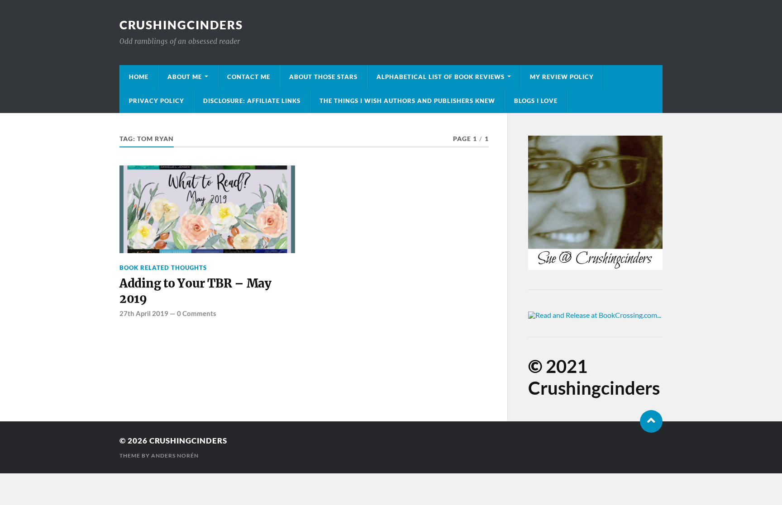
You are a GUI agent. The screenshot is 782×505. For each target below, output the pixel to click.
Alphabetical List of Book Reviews (441, 76)
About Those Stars (323, 76)
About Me (184, 76)
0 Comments (196, 313)
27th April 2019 (143, 313)
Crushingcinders (181, 25)
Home (138, 76)
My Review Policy (562, 76)
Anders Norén (175, 455)
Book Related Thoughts (163, 267)
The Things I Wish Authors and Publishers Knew (407, 100)
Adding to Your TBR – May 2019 (195, 291)
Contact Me (248, 76)
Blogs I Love (536, 100)
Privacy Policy (156, 100)
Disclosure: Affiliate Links (251, 100)
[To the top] (651, 421)
